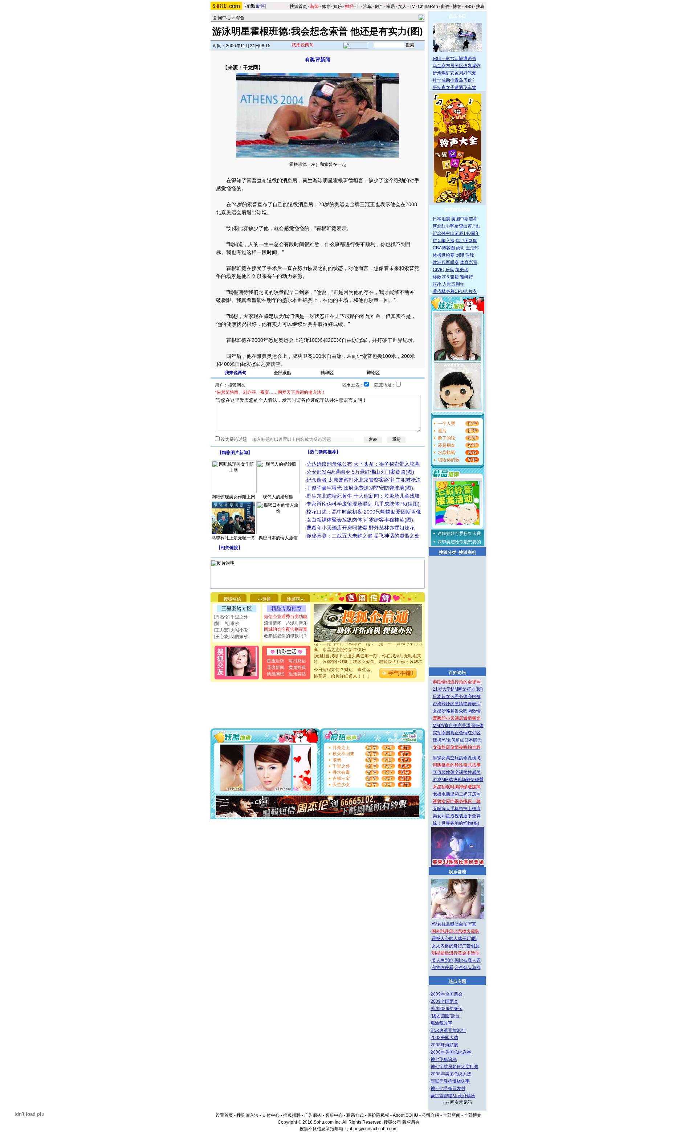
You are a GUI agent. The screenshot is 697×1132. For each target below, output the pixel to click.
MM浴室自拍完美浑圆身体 (458, 725)
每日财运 (297, 660)
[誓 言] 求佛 (226, 623)
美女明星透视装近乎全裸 (457, 815)
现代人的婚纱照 (278, 496)
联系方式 (355, 1115)
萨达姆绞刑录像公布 (329, 464)
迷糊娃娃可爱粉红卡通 (459, 533)
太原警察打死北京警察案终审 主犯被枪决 (374, 480)
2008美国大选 (444, 1037)
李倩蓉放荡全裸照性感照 (457, 772)
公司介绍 (430, 1115)
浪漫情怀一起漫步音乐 (285, 623)
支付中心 (271, 1115)
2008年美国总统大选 (451, 1073)
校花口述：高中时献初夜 (334, 512)
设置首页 (224, 1115)
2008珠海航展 (444, 1044)
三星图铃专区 (236, 608)
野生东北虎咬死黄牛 (329, 496)
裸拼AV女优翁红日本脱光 (457, 740)
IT (358, 6)
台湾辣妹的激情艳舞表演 (457, 703)
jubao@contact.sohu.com (372, 1128)
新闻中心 (222, 17)
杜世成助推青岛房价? (453, 80)
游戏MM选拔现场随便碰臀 (458, 779)
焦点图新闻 (466, 240)
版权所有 (411, 1122)
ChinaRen (428, 6)
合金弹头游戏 (468, 967)
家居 (390, 6)
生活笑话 (297, 674)
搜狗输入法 (247, 1115)
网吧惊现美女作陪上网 (233, 496)
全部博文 (472, 1115)
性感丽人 (295, 599)
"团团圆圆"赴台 (445, 1015)
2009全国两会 (444, 1001)
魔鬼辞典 (297, 667)
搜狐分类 (447, 552)
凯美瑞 (461, 269)
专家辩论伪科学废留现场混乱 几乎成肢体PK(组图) (363, 504)
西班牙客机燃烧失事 (450, 1081)
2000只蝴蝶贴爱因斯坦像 (392, 512)
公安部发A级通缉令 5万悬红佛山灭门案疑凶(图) (360, 472)
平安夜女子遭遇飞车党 (454, 87)
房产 (379, 6)
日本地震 (441, 218)
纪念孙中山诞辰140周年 (456, 233)
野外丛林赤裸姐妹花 (392, 528)
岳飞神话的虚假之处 (397, 536)
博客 (457, 6)
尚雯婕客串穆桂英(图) (388, 520)
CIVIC (438, 269)
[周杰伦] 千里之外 (231, 617)
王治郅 (472, 247)
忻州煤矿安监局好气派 (454, 72)
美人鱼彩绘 (442, 960)
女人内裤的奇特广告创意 (456, 945)
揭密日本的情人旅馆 (278, 537)
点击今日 (457, 16)
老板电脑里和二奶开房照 (457, 794)
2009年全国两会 (446, 994)
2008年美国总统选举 (451, 1052)
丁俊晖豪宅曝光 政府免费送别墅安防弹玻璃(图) (359, 488)
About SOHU (405, 1115)
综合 (240, 17)
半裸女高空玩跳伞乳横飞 (457, 757)
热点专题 (457, 981)
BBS (468, 6)
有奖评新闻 (317, 59)
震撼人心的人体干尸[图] (454, 938)
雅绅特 (466, 276)
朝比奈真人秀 (468, 960)
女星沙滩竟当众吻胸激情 (457, 711)
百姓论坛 (457, 672)
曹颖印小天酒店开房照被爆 (336, 528)
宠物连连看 (442, 967)
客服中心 (334, 1115)
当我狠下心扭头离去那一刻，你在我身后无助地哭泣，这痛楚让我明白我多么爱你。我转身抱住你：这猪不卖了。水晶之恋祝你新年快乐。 (368, 655)
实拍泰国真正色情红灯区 (457, 732)
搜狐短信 (232, 599)
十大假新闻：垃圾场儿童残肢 (387, 496)
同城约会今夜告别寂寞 (285, 629)
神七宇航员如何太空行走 (454, 1066)
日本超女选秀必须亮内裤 (457, 696)
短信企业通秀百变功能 (285, 616)
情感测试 (275, 674)
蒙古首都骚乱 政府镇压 (453, 1095)
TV (412, 6)
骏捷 (454, 276)
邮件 (445, 6)
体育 (326, 6)
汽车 (367, 6)
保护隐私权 (378, 1115)
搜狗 (481, 6)
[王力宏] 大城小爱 (231, 630)
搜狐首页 (298, 6)
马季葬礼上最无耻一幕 (233, 537)
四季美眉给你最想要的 (459, 541)
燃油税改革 (441, 1023)
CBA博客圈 (444, 247)
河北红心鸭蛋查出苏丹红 (457, 226)
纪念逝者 (316, 480)
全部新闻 (451, 1115)
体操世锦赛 (444, 255)
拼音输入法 (444, 240)
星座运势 (275, 660)
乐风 (449, 269)
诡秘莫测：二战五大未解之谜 (339, 536)
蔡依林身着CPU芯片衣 (455, 291)
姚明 (460, 247)
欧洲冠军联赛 (446, 262)
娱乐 (337, 6)
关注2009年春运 (446, 1008)
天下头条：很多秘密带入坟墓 (387, 464)
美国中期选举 (464, 218)
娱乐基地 (457, 871)
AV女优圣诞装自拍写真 (454, 924)
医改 (437, 284)
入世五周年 (453, 284)
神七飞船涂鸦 (444, 1059)
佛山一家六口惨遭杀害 (454, 58)
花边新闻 (275, 667)
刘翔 (460, 255)
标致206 (441, 276)
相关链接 (229, 547)
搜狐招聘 (292, 1115)
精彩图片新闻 (235, 452)
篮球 (469, 255)
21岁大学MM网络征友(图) (458, 689)
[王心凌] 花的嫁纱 (231, 636)
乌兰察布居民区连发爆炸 (457, 65)
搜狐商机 (467, 552)
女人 (402, 6)
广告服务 (313, 1115)
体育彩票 (468, 262)
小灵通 (264, 599)
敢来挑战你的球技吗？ (285, 635)
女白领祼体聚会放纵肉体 (334, 520)
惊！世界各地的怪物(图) (456, 823)
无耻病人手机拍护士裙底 (457, 808)
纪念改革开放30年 (448, 1030)
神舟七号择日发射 (448, 1088)
